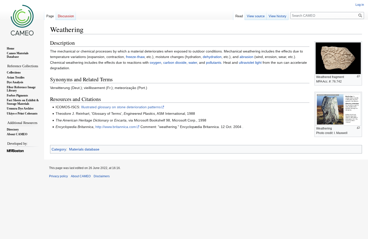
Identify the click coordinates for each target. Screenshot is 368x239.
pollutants (213, 62)
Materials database (84, 149)
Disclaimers (102, 176)
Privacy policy (58, 176)
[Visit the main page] (22, 20)
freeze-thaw (135, 57)
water (193, 62)
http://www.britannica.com (115, 127)
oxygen (155, 62)
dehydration (212, 57)
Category (59, 149)
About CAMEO (81, 176)
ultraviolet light (250, 62)
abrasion (246, 57)
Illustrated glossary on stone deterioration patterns (121, 107)
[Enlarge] (358, 76)
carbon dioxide (175, 62)
